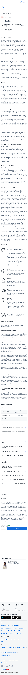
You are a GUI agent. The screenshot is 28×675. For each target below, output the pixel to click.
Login (24, 2)
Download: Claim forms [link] (16, 639)
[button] (20, 2)
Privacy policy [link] (4, 662)
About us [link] (3, 660)
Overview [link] (3, 647)
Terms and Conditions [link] (13, 660)
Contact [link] (19, 647)
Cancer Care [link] (18, 633)
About (2, 644)
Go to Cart (17, 528)
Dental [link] (11, 633)
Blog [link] (24, 647)
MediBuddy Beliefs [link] (5, 655)
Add (3, 528)
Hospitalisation (3, 636)
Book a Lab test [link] (5, 630)
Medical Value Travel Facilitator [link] (8, 652)
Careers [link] (3, 650)
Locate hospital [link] (5, 639)
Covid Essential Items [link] (16, 630)
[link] (6, 617)
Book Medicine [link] (15, 625)
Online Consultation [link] (6, 628)
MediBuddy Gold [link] (5, 625)
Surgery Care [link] (4, 633)
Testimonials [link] (11, 647)
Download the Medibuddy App (9, 614)
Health (3, 623)
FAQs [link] (2, 641)
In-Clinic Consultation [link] (18, 628)
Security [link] (9, 650)
